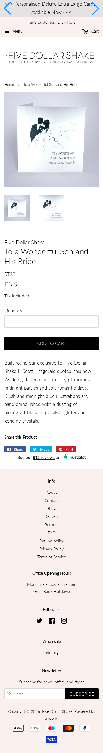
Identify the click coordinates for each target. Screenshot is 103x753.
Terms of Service (51, 556)
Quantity (13, 310)
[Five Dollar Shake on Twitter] (39, 621)
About (51, 492)
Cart (94, 31)
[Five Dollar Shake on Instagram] (64, 621)
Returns (51, 524)
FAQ (52, 532)
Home (9, 84)
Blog (52, 508)
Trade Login (52, 652)
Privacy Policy (51, 548)
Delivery (51, 516)
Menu (17, 31)
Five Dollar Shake (57, 711)
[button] (7, 8)
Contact (52, 500)
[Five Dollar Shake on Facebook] (51, 621)
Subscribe (82, 693)
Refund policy (51, 540)
